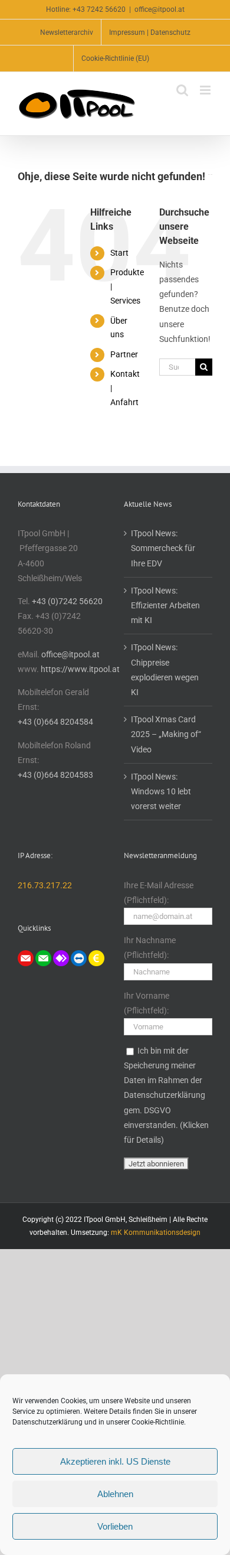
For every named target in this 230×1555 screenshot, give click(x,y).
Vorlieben (115, 1526)
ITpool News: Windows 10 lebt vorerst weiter (161, 791)
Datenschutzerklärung (47, 1422)
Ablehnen (115, 1494)
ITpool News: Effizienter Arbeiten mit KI (165, 605)
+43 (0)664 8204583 (55, 775)
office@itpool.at (159, 9)
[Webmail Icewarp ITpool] (43, 957)
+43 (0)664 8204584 (55, 721)
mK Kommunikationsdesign (156, 1232)
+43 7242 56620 (99, 9)
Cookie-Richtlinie (158, 1422)
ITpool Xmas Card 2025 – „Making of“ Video (166, 734)
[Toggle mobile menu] (206, 90)
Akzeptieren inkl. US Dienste (115, 1461)
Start (119, 252)
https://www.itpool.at (80, 669)
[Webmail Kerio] (26, 957)
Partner (124, 354)
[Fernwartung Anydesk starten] (61, 957)
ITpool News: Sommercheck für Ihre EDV (163, 548)
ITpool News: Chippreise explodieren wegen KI (165, 670)
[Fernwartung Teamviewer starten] (79, 957)
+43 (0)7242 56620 (67, 601)
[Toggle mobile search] (182, 90)
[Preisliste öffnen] (96, 957)
